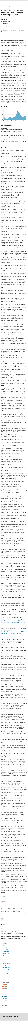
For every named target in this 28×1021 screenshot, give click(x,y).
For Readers (4, 996)
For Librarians (4, 1000)
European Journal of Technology (10, 3)
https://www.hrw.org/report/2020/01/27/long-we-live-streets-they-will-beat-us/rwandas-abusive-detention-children (13, 622)
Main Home (4, 945)
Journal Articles (5, 949)
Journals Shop (5, 947)
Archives (7, 6)
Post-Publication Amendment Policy (9, 977)
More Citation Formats (6, 913)
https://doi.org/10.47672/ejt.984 (11, 27)
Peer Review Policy (6, 965)
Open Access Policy (6, 967)
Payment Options (5, 951)
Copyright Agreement (6, 963)
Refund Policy (5, 973)
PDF (4, 896)
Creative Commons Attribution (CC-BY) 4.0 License (11, 935)
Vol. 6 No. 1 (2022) (13, 6)
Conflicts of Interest (6, 971)
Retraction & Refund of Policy (8, 975)
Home (2, 6)
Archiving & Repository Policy (8, 969)
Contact (3, 955)
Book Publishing (5, 953)
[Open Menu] (1, 4)
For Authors (4, 998)
